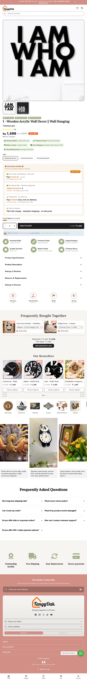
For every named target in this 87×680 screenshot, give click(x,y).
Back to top (45, 669)
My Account (8, 647)
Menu (5, 642)
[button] (77, 8)
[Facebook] (36, 615)
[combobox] (43, 13)
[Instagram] (39, 615)
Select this (23, 331)
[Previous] (12, 2)
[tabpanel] (43, 379)
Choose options (12, 390)
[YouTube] (51, 615)
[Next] (75, 2)
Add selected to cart (43, 346)
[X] (43, 615)
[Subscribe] (80, 589)
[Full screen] (81, 22)
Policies (6, 652)
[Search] (5, 13)
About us (23, 633)
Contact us (63, 633)
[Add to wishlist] (81, 97)
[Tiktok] (47, 615)
